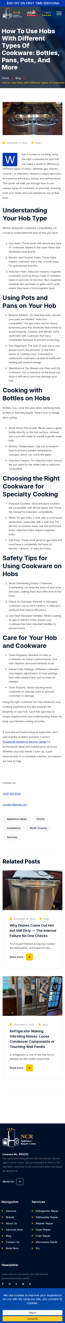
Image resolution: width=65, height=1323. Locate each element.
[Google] (24, 1285)
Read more (16, 957)
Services (12, 837)
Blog (18, 78)
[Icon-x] (17, 1285)
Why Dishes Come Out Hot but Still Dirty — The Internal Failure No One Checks (33, 930)
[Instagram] (10, 1285)
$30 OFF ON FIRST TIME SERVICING (33, 3)
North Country (38, 828)
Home (5, 78)
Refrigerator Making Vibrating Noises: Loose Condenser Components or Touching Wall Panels (32, 1039)
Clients (40, 818)
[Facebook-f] (4, 1285)
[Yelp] (31, 1285)
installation (14, 828)
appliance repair (17, 818)
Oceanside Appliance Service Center (24, 741)
